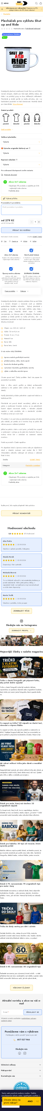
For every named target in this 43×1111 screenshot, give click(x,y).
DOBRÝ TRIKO (37, 237)
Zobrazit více (22, 611)
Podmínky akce (14, 191)
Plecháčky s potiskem (33, 465)
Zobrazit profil (20, 630)
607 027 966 (23, 1039)
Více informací (18, 104)
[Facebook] (19, 1053)
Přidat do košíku (21, 230)
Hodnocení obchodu (21, 528)
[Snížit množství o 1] (32, 222)
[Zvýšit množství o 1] (39, 222)
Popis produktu (10, 291)
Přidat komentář (21, 513)
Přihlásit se (32, 1012)
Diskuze (23, 291)
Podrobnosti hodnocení (32, 29)
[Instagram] (24, 1053)
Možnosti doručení (10, 175)
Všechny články (21, 988)
